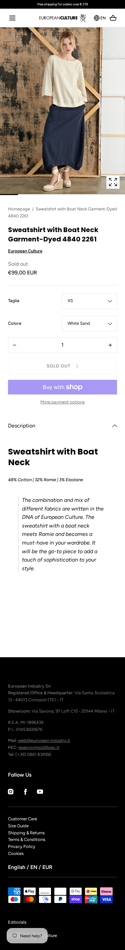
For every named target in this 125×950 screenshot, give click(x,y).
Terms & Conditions (26, 839)
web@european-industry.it (44, 740)
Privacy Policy (21, 846)
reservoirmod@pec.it (38, 747)
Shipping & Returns (26, 832)
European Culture (25, 250)
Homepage (19, 208)
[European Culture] (62, 18)
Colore (14, 323)
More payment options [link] (62, 401)
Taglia (13, 301)
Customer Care (22, 818)
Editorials (17, 922)
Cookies (16, 853)
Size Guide (18, 825)
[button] (12, 18)
